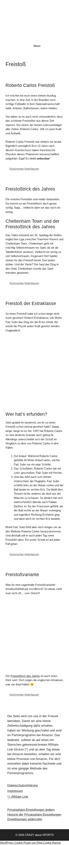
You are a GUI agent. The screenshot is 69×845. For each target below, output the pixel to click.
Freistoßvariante (22, 574)
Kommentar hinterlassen (24, 168)
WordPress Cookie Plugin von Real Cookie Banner (30, 842)
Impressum (15, 791)
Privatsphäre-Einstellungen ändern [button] (31, 810)
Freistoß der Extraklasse (31, 303)
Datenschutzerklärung (22, 785)
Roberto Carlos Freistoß (30, 85)
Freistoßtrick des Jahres (30, 188)
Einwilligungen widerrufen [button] (24, 819)
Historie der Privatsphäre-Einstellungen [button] (34, 814)
